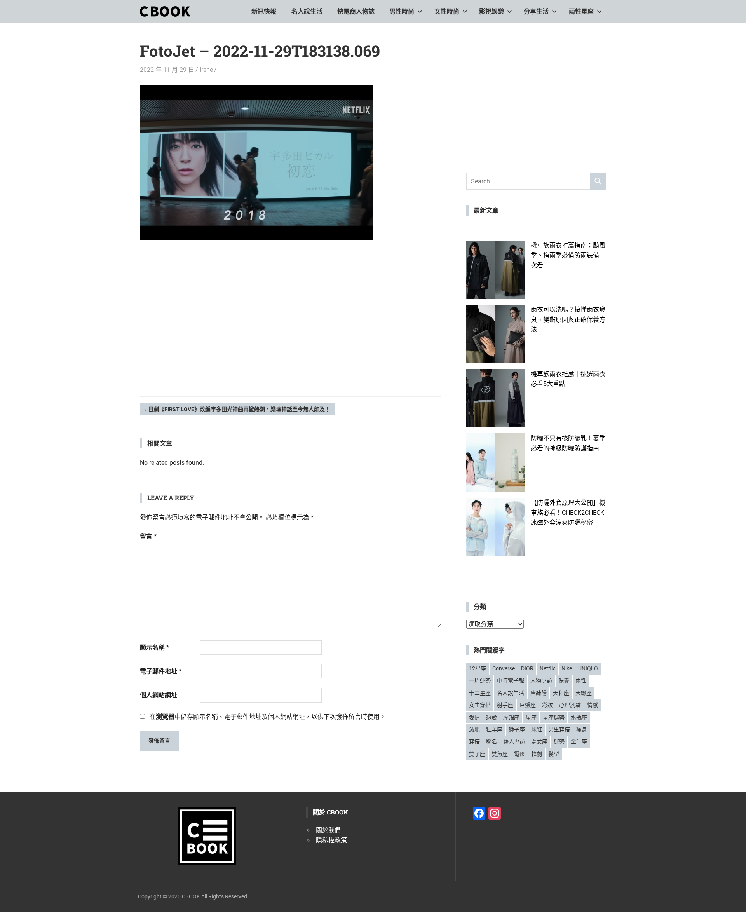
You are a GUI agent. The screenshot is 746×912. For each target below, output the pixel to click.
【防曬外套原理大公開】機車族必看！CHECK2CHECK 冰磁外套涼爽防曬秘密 (568, 512)
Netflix (547, 668)
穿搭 (474, 741)
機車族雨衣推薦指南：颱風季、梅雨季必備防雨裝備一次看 (568, 255)
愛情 (474, 717)
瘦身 (581, 729)
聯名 (491, 741)
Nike (566, 668)
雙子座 (477, 754)
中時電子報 (510, 680)
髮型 (553, 754)
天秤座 (561, 693)
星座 (531, 717)
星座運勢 (554, 717)
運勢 (559, 741)
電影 (519, 754)
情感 (592, 705)
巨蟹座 (527, 705)
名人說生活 (306, 11)
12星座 (477, 668)
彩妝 (547, 705)
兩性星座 (581, 11)
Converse (503, 668)
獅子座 (517, 729)
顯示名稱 (154, 647)
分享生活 (536, 11)
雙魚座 (500, 754)
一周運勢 (480, 680)
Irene (206, 69)
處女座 (539, 741)
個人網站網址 (158, 695)
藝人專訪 (514, 741)
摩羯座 (511, 717)
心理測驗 (570, 705)
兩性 (580, 680)
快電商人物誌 (356, 11)
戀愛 (491, 717)
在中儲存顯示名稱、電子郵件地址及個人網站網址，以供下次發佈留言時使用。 (268, 716)
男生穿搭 (559, 729)
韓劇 (536, 754)
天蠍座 (583, 693)
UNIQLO (588, 668)
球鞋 (536, 729)
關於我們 (328, 830)
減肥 (474, 729)
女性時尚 (446, 11)
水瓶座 (579, 717)
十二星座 (480, 693)
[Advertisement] (290, 330)
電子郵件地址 (160, 671)
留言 (148, 536)
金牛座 (579, 741)
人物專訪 (541, 680)
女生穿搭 (480, 705)
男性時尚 (401, 11)
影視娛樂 (491, 11)
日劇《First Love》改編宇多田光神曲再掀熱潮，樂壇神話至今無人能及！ (239, 410)
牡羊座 (494, 729)
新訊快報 (263, 11)
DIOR (527, 668)
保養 (563, 680)
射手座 (505, 705)
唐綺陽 (538, 693)
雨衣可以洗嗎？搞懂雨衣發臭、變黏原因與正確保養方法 (568, 319)
